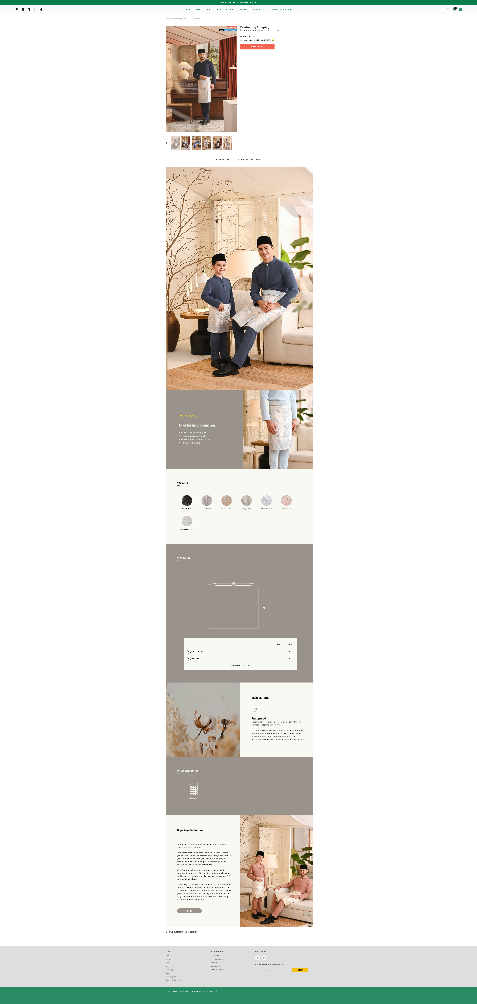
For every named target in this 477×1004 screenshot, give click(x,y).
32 (289, 652)
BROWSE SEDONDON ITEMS (269, 30)
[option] (201, 79)
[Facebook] (257, 957)
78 (289, 659)
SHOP (189, 910)
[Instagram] (264, 957)
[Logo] (29, 9)
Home (168, 19)
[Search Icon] (448, 9)
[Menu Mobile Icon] (460, 9)
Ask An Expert (191, 932)
